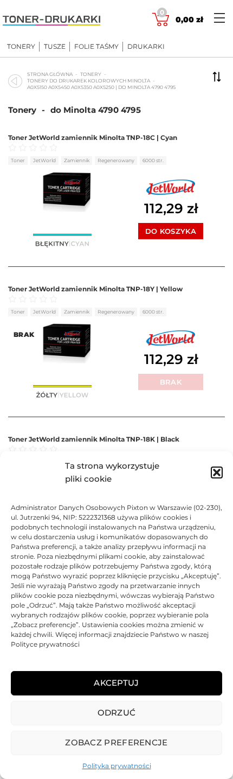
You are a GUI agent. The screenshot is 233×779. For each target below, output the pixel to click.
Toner (18, 160)
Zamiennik (76, 160)
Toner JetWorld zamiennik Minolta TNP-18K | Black (93, 439)
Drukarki (146, 46)
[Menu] (219, 17)
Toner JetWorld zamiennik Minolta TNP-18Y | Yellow (95, 289)
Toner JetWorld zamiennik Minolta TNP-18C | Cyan (92, 137)
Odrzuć (117, 712)
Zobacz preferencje (116, 742)
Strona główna (50, 74)
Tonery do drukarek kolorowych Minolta (88, 81)
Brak (171, 382)
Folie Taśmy (96, 46)
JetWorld (44, 160)
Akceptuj (116, 683)
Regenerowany (116, 160)
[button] (216, 472)
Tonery (21, 46)
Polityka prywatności (116, 766)
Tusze (55, 46)
